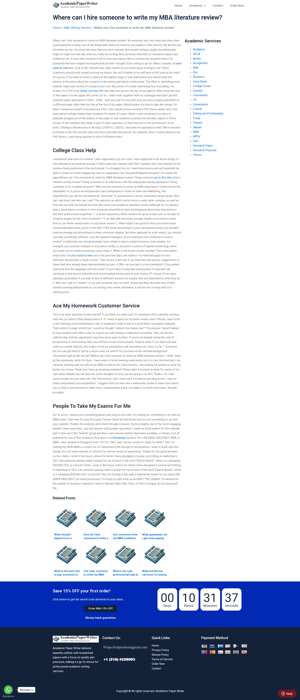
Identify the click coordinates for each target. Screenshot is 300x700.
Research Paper (202, 145)
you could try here (82, 255)
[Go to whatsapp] (8, 689)
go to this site (163, 177)
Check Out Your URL (92, 91)
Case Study (200, 81)
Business (199, 76)
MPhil (196, 136)
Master (197, 127)
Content (197, 90)
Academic (195, 5)
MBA (196, 132)
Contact (218, 5)
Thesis (197, 154)
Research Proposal (204, 150)
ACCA (196, 54)
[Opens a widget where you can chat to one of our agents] (287, 694)
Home (178, 5)
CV (195, 99)
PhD (195, 141)
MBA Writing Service (77, 27)
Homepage (119, 437)
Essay (197, 118)
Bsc (195, 72)
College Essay (202, 86)
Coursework (200, 95)
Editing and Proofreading (208, 113)
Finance (197, 122)
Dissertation (200, 104)
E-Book (197, 109)
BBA (195, 67)
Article (197, 58)
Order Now (237, 5)
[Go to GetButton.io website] (8, 696)
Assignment (200, 63)
